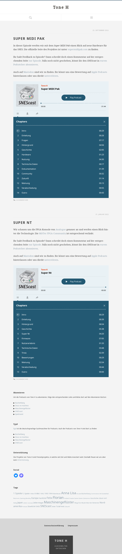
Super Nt (22, 222)
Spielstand (19, 414)
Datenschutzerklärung (54, 525)
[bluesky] (16, 475)
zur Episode (35, 60)
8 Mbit (37, 493)
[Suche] (30, 17)
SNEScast (19, 411)
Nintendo (95, 503)
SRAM (54, 506)
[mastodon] (21, 475)
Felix (49, 498)
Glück (101, 498)
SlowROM (31, 506)
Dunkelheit (105, 494)
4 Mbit (32, 494)
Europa (34, 498)
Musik (83, 503)
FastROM (42, 498)
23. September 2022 (101, 30)
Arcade (78, 494)
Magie (40, 502)
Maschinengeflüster (22, 408)
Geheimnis (86, 498)
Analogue (61, 229)
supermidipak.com (78, 49)
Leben (25, 503)
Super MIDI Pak (29, 38)
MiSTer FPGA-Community (52, 233)
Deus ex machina (21, 405)
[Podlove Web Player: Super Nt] (61, 321)
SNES (38, 506)
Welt (62, 506)
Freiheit (66, 498)
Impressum (73, 525)
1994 (51, 493)
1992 (42, 493)
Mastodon (28, 72)
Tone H (61, 7)
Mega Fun (77, 503)
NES (90, 503)
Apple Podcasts (99, 72)
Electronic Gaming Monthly (22, 498)
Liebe (35, 502)
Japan (20, 502)
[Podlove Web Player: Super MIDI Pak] (61, 139)
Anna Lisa (68, 493)
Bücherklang (20, 403)
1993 (46, 493)
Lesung (30, 503)
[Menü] (91, 17)
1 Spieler (18, 493)
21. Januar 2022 (102, 214)
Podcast (24, 506)
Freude (71, 498)
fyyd (15, 428)
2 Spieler (26, 493)
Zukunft (67, 506)
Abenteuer (57, 493)
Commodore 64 (96, 494)
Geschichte (94, 498)
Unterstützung (22, 460)
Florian (58, 497)
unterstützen (51, 75)
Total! (58, 506)
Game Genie (78, 498)
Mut (87, 503)
